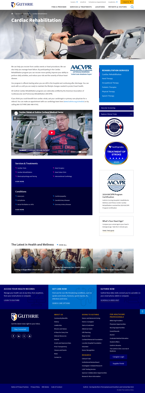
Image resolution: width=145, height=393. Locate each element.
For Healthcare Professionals (117, 315)
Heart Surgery (59, 168)
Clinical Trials (86, 359)
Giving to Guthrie (90, 314)
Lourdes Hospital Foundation (91, 343)
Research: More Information (91, 376)
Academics (112, 2)
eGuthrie (83, 2)
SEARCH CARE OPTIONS (61, 303)
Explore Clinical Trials (109, 114)
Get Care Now (59, 289)
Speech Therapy (108, 96)
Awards (56, 339)
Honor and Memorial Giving (91, 318)
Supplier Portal (118, 363)
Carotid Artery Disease (62, 200)
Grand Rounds (114, 331)
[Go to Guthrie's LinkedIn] (19, 336)
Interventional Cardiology (63, 176)
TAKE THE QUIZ (108, 231)
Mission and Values (60, 329)
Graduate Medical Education (119, 338)
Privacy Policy (35, 387)
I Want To (126, 2)
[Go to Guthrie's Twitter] (24, 336)
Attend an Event (87, 329)
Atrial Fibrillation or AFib (25, 204)
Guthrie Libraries (115, 345)
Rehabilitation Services (115, 70)
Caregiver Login (118, 357)
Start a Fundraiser (88, 325)
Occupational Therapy (110, 83)
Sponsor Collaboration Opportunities (94, 373)
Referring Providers (116, 320)
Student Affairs (115, 342)
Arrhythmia (21, 200)
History (56, 322)
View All (63, 245)
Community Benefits (61, 318)
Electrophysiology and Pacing (27, 176)
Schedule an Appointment (97, 2)
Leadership (58, 325)
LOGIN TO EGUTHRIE (11, 300)
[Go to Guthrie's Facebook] (13, 336)
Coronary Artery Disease (63, 204)
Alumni (112, 335)
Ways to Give (86, 336)
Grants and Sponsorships (62, 343)
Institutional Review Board (90, 362)
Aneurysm (20, 196)
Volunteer (85, 347)
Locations (100, 7)
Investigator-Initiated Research (92, 366)
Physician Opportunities (118, 324)
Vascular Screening (108, 108)
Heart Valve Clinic (60, 172)
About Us (58, 314)
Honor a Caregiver (88, 322)
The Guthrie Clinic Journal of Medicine (119, 350)
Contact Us (57, 357)
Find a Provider (59, 7)
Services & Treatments (81, 7)
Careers (73, 2)
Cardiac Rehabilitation (24, 172)
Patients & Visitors (117, 7)
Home (12, 13)
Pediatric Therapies (109, 87)
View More (19, 181)
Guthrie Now (108, 289)
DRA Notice (45, 387)
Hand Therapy (107, 78)
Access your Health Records (19, 289)
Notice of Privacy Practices (20, 387)
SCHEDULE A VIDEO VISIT (110, 300)
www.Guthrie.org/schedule (74, 101)
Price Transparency (60, 347)
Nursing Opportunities (117, 328)
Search (132, 6)
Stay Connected (20, 329)
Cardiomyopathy (60, 196)
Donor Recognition (88, 350)
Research (86, 355)
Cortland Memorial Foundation (92, 339)
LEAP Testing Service (89, 369)
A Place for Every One (61, 332)
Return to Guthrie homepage (22, 5)
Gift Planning (86, 332)
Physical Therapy (108, 91)
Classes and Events (60, 350)
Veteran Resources (60, 336)
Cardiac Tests (21, 168)
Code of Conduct (56, 387)
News (56, 354)
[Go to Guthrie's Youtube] (30, 336)
